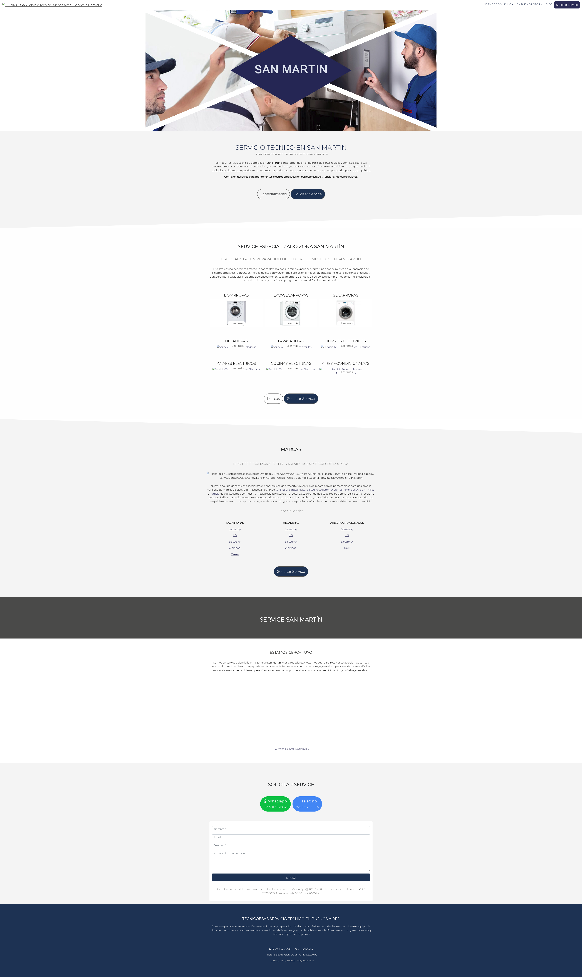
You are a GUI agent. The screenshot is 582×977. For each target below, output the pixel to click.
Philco (371, 489)
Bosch (355, 489)
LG (304, 489)
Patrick (214, 493)
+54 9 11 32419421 (281, 948)
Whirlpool (282, 489)
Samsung (295, 489)
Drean (334, 489)
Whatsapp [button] (275, 804)
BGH (363, 489)
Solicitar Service (567, 5)
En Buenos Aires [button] (528, 4)
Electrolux (313, 489)
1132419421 (315, 889)
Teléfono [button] (307, 804)
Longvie (345, 489)
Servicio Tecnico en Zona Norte (292, 749)
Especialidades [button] (273, 194)
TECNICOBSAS (255, 919)
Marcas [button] (273, 398)
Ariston (324, 489)
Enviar (291, 877)
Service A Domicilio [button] (497, 4)
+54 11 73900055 (303, 948)
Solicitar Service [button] (308, 194)
